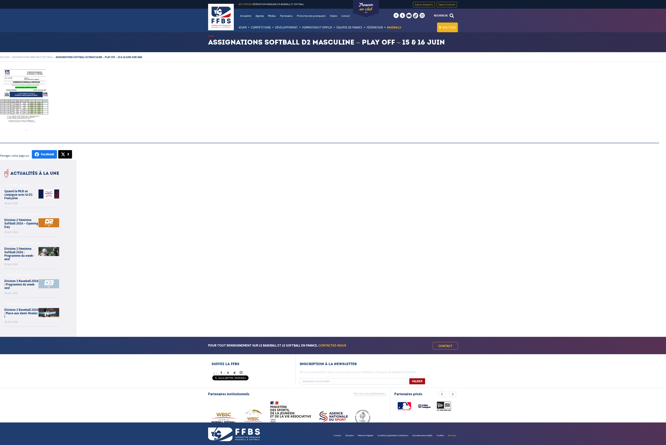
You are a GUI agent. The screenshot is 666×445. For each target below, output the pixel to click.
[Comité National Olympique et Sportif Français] (362, 418)
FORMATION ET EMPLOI (317, 27)
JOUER (242, 27)
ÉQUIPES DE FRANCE (349, 27)
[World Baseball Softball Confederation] (224, 419)
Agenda (259, 16)
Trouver (366, 7)
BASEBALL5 (394, 27)
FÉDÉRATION (375, 27)
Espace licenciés (446, 4)
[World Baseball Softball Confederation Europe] (253, 417)
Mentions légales (365, 435)
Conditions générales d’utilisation (392, 435)
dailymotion (234, 372)
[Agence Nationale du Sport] (333, 417)
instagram (422, 15)
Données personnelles (422, 435)
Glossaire (349, 435)
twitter (402, 15)
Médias (272, 16)
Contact (345, 16)
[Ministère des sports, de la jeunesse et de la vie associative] (290, 413)
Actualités (245, 16)
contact (445, 346)
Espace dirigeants (424, 4)
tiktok (415, 15)
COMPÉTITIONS (261, 27)
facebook (396, 15)
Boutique (449, 27)
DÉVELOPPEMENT (286, 27)
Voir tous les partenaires (369, 393)
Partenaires (286, 16)
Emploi (333, 16)
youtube (409, 15)
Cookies (440, 435)
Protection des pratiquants (311, 16)
